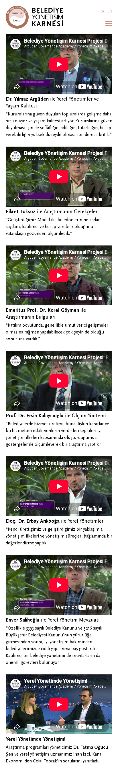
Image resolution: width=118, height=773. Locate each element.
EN (109, 11)
